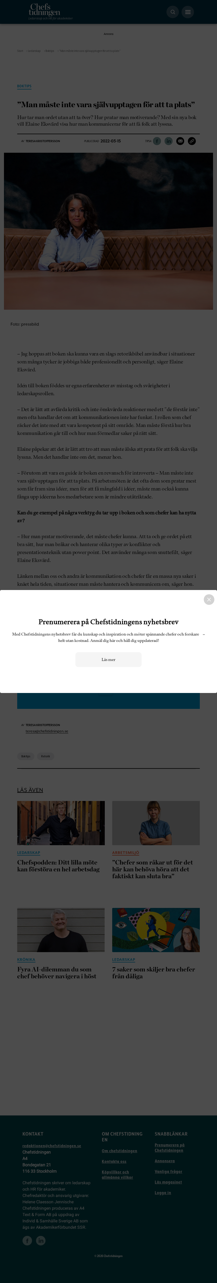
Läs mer (108, 659)
